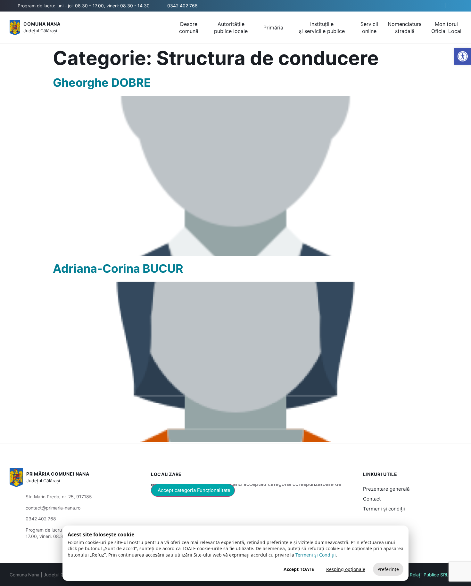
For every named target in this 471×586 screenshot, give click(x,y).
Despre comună (188, 27)
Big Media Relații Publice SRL (418, 574)
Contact (372, 499)
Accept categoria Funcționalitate (194, 490)
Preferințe (388, 569)
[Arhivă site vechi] (457, 5)
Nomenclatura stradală (405, 27)
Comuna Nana (42, 24)
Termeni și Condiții (315, 555)
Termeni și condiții (384, 509)
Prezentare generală (386, 489)
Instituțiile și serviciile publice (322, 27)
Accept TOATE (299, 569)
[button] (435, 6)
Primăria (273, 27)
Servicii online (369, 27)
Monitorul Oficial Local (446, 27)
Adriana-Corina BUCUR (118, 268)
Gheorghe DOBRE (102, 83)
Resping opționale (345, 569)
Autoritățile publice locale (231, 27)
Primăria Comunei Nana (57, 474)
